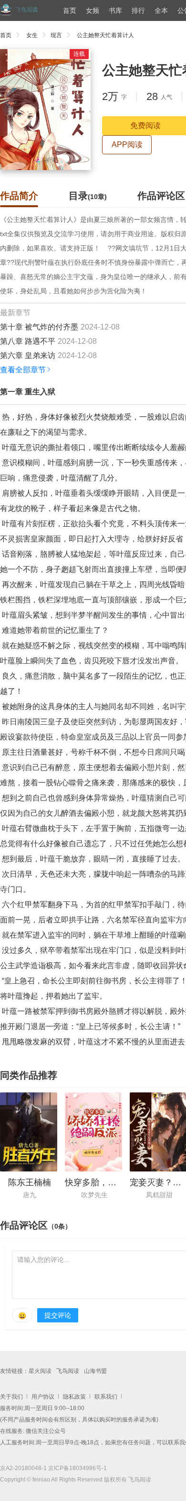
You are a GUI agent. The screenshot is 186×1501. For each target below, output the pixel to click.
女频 (92, 10)
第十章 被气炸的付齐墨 (39, 327)
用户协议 (42, 1396)
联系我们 (105, 1396)
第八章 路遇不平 (27, 341)
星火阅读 (40, 1371)
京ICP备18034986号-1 (77, 1468)
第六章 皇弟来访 (27, 355)
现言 (56, 35)
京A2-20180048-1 (23, 1468)
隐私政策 (74, 1396)
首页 (69, 10)
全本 (161, 10)
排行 (138, 10)
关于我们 (11, 1396)
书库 (115, 10)
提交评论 (57, 1315)
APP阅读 (127, 144)
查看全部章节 (23, 370)
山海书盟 (95, 1371)
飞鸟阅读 (67, 1371)
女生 (32, 35)
